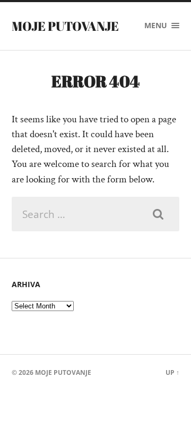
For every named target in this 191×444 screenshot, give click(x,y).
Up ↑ (172, 372)
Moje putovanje (65, 26)
